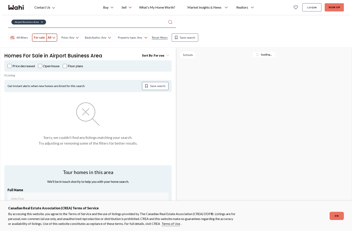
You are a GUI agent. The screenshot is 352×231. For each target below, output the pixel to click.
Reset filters (160, 37)
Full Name (15, 190)
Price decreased (23, 66)
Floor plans (75, 66)
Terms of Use (171, 223)
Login (312, 7)
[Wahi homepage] (16, 7)
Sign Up (334, 7)
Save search (187, 37)
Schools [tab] (188, 55)
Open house (51, 66)
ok (336, 215)
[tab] (19, 37)
